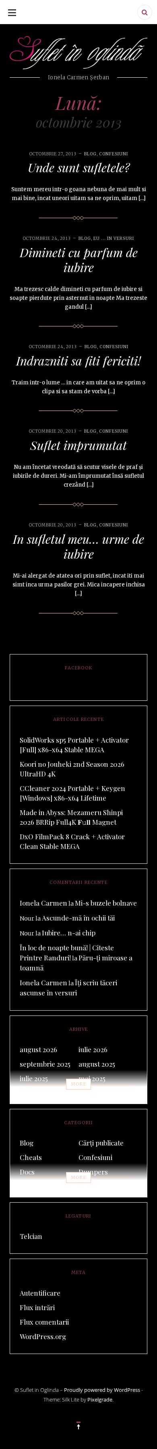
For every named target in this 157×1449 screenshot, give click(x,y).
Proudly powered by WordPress (102, 1389)
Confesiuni (113, 154)
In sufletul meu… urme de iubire (78, 546)
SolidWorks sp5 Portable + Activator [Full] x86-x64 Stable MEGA (74, 744)
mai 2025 (91, 1078)
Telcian (31, 1236)
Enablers (34, 1186)
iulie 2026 (92, 1049)
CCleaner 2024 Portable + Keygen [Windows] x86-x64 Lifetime (72, 793)
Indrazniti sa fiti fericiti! (78, 361)
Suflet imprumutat (78, 445)
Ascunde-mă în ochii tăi (78, 917)
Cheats (31, 1157)
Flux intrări (37, 1307)
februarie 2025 (42, 1092)
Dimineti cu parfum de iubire (79, 260)
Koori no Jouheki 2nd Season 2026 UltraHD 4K (72, 769)
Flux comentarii (44, 1321)
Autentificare (40, 1292)
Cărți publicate (101, 1142)
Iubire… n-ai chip (68, 932)
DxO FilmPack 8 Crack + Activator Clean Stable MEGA (72, 841)
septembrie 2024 (104, 1092)
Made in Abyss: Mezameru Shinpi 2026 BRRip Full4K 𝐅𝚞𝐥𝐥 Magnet (71, 817)
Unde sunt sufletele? (79, 167)
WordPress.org (43, 1336)
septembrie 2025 (45, 1063)
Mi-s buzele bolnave (106, 902)
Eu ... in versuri (113, 238)
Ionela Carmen (43, 902)
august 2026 (38, 1049)
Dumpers (93, 1171)
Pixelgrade (99, 1399)
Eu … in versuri (101, 1186)
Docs (27, 1171)
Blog (90, 154)
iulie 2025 (34, 1078)
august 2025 (96, 1063)
